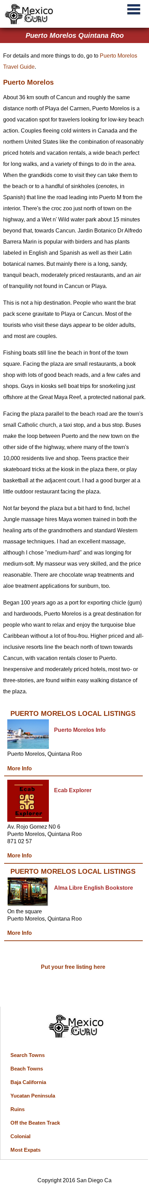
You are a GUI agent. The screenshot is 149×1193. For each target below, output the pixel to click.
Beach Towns (26, 1069)
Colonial (20, 1136)
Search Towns (27, 1055)
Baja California (28, 1082)
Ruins (17, 1109)
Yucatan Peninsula (32, 1096)
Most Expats (25, 1150)
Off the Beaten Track (35, 1123)
